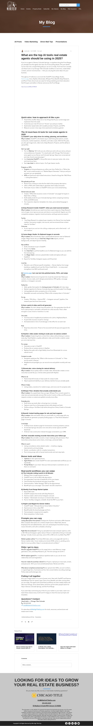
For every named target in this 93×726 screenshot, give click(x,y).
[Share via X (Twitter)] (25, 621)
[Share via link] (32, 621)
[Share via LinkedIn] (28, 621)
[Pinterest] (75, 723)
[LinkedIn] (72, 723)
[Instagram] (69, 723)
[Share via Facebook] (22, 621)
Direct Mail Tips (46, 42)
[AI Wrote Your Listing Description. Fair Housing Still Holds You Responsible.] (46, 638)
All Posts (18, 42)
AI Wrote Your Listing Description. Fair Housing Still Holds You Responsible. (45, 647)
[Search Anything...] (78, 5)
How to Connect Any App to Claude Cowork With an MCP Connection (24, 647)
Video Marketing (31, 42)
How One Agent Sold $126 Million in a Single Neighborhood (68, 647)
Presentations (61, 42)
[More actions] (71, 51)
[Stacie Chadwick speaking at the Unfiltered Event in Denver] (68, 638)
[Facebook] (66, 723)
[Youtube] (78, 723)
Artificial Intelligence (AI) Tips (28, 617)
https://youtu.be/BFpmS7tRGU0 (29, 86)
